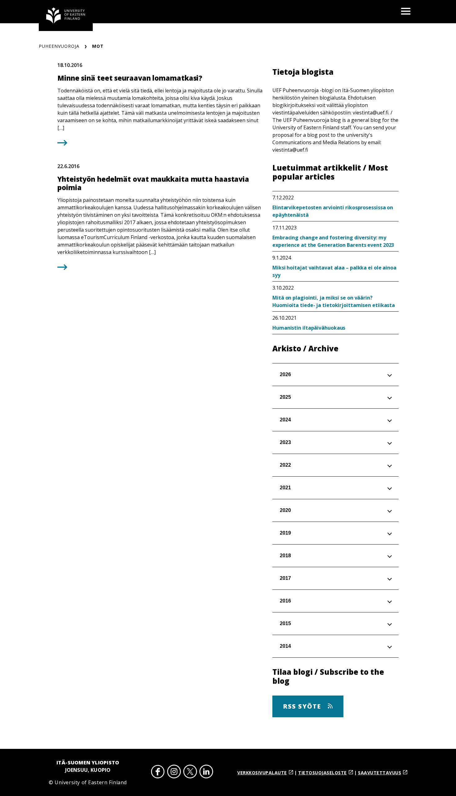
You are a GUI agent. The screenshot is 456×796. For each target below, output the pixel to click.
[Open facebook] (158, 772)
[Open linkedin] (206, 772)
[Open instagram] (174, 772)
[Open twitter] (190, 772)
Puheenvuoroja (59, 46)
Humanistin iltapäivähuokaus (308, 327)
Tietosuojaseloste (322, 773)
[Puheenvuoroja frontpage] (65, 15)
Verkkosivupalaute (262, 773)
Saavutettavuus (379, 773)
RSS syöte (303, 706)
